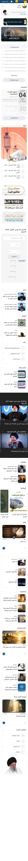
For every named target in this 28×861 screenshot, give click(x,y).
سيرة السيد (23, 14)
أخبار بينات (22, 367)
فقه (24, 125)
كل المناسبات (14, 118)
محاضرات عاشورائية (13, 476)
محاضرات (23, 591)
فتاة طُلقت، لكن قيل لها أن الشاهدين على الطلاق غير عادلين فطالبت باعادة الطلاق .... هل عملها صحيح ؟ (15, 67)
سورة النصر (13, 266)
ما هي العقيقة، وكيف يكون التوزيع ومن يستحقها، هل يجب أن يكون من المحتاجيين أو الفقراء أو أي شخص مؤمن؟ (15, 51)
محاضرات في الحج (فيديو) (16, 431)
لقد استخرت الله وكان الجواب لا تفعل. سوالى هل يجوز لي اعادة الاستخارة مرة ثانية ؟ (15, 57)
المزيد (25, 548)
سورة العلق (13, 261)
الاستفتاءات (14, 47)
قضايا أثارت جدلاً (20, 696)
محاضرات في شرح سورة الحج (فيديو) (10, 294)
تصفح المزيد (14, 75)
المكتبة (23, 488)
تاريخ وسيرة (21, 627)
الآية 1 (15, 262)
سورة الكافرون (12, 277)
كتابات (24, 316)
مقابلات (23, 462)
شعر (24, 522)
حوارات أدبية (15, 665)
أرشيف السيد (21, 729)
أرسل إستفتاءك (14, 80)
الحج (24, 289)
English (4, 1)
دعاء (24, 342)
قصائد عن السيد (14, 559)
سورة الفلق (13, 271)
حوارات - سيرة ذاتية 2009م (12, 466)
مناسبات (24, 87)
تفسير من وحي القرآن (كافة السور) (15, 230)
